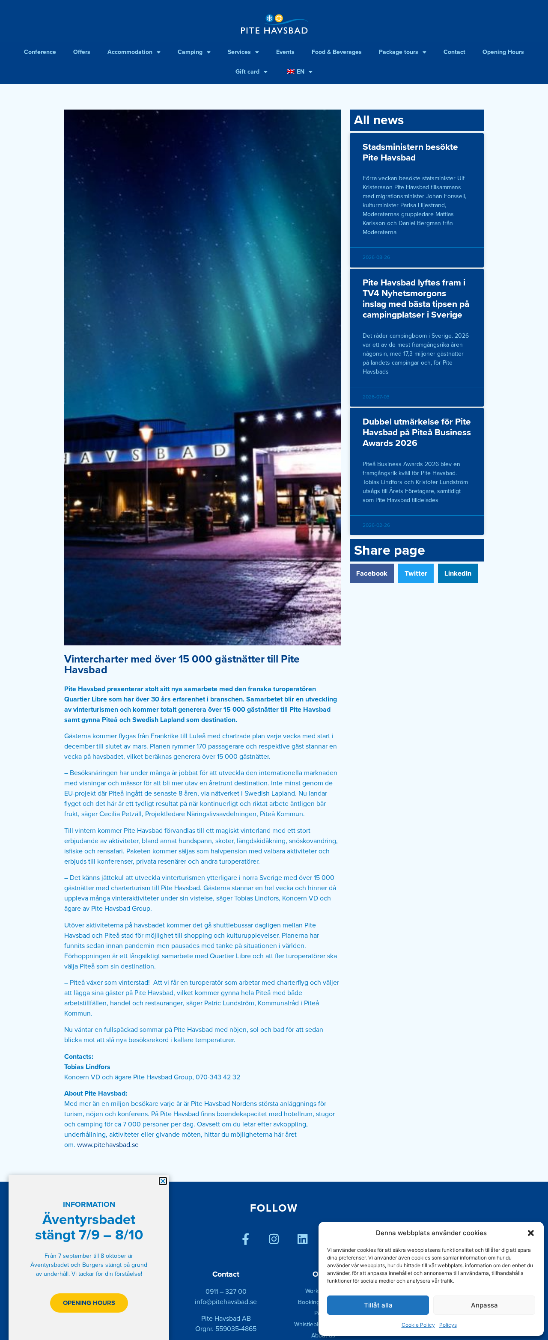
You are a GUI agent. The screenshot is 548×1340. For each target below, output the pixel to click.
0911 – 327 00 (226, 1291)
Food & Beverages (337, 52)
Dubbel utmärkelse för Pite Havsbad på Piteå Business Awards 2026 (417, 432)
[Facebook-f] (245, 1239)
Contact (454, 52)
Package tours (398, 52)
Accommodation (129, 52)
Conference (40, 52)
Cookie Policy (418, 1325)
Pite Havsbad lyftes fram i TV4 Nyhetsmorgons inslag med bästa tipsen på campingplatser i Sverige (416, 299)
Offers (81, 52)
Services (239, 52)
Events (285, 52)
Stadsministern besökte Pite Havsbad (410, 152)
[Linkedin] (303, 1239)
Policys (448, 1325)
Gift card (247, 71)
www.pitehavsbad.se (108, 1145)
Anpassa (484, 1305)
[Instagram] (274, 1239)
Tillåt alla (378, 1305)
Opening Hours (503, 52)
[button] (531, 1233)
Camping (190, 52)
